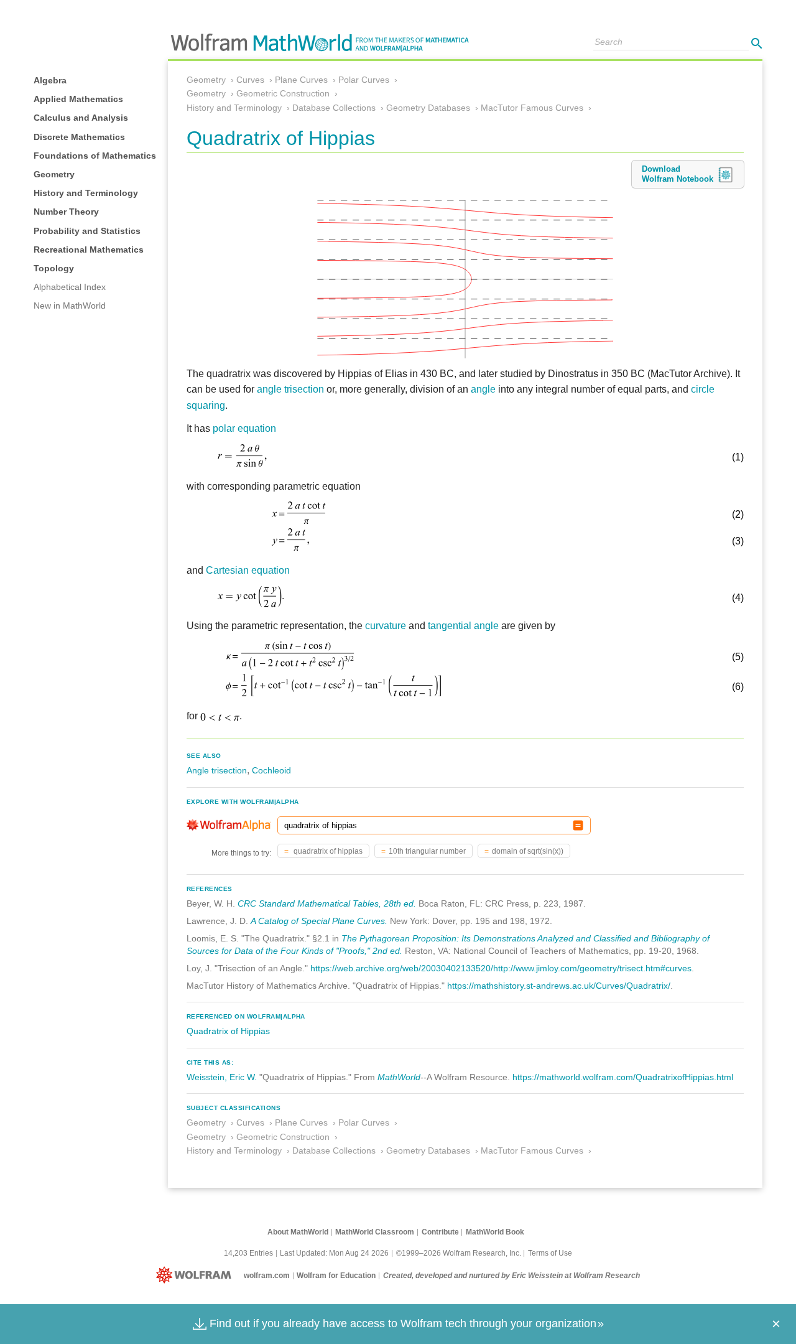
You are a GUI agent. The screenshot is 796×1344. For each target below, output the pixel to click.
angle (483, 389)
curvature (385, 625)
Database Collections (334, 108)
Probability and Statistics (87, 231)
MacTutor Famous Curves (532, 108)
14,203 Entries (248, 1253)
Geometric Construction (283, 93)
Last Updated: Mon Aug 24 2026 (334, 1253)
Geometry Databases (428, 108)
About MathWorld (297, 1232)
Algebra (50, 80)
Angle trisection (217, 770)
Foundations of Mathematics (95, 156)
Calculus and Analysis (81, 118)
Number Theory (66, 212)
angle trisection (290, 389)
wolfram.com (267, 1275)
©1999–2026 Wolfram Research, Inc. (458, 1253)
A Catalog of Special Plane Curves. (319, 921)
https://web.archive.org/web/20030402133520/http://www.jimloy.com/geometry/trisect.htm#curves (501, 968)
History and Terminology (86, 193)
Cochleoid (271, 770)
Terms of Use (550, 1253)
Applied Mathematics (78, 99)
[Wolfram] (196, 1275)
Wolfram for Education (336, 1275)
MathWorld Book (495, 1232)
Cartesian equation (248, 570)
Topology (54, 268)
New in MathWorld (70, 305)
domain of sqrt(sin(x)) (527, 851)
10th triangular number (427, 851)
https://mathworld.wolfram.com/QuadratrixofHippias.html (622, 1077)
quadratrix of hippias (327, 851)
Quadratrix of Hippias (228, 1031)
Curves (250, 80)
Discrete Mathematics (79, 137)
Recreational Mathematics (89, 249)
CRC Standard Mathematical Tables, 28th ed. (327, 903)
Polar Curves (363, 80)
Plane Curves (301, 80)
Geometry (54, 174)
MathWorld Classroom (374, 1232)
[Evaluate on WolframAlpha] (578, 825)
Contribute (440, 1232)
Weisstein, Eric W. (222, 1077)
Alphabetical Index (70, 287)
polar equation (244, 428)
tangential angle (463, 625)
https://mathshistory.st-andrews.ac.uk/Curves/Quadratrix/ (558, 986)
